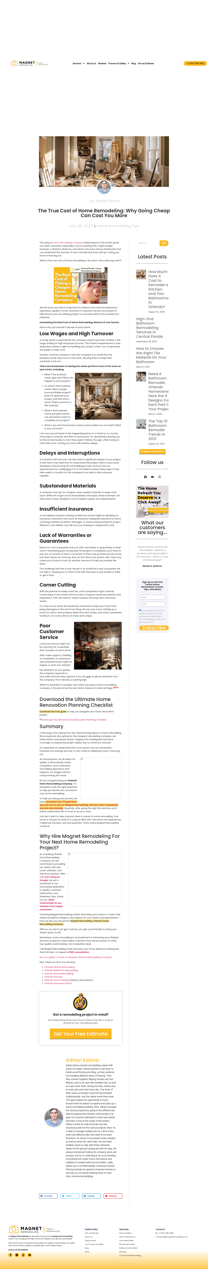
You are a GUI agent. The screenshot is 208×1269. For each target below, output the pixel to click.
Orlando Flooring (53, 976)
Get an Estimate (146, 63)
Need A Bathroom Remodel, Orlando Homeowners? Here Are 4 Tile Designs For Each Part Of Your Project (161, 391)
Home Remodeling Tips (118, 226)
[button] (48, 1196)
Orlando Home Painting (56, 980)
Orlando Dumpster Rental (58, 983)
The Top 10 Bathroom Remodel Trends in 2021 (157, 430)
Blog (133, 63)
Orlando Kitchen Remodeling (59, 967)
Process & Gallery (117, 63)
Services (77, 63)
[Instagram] (159, 477)
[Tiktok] (23, 1255)
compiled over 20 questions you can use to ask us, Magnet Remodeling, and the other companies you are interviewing (79, 805)
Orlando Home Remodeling (58, 973)
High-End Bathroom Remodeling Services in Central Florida (149, 327)
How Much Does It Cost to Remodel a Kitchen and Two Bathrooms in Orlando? (158, 289)
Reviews (102, 63)
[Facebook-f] (10, 1255)
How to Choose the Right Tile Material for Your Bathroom (151, 355)
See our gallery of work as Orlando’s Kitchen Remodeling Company (76, 957)
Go (164, 243)
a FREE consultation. (78, 952)
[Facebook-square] (145, 477)
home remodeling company (68, 242)
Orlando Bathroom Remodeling (61, 970)
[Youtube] (152, 477)
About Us (91, 63)
